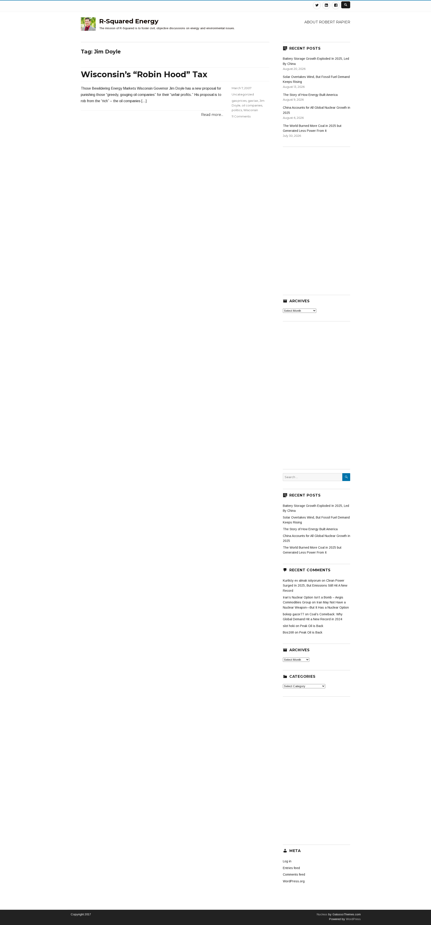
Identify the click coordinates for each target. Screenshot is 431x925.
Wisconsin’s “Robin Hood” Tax (144, 74)
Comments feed (294, 874)
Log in (287, 861)
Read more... (212, 115)
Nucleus (322, 914)
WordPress (353, 919)
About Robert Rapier (327, 22)
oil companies (252, 105)
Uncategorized (243, 94)
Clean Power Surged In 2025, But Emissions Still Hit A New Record (315, 585)
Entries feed (291, 868)
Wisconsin (250, 110)
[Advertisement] (316, 218)
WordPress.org (294, 881)
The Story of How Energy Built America (310, 95)
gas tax (253, 100)
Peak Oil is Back (311, 626)
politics (237, 110)
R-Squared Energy (128, 21)
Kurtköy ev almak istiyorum (302, 580)
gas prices (239, 100)
